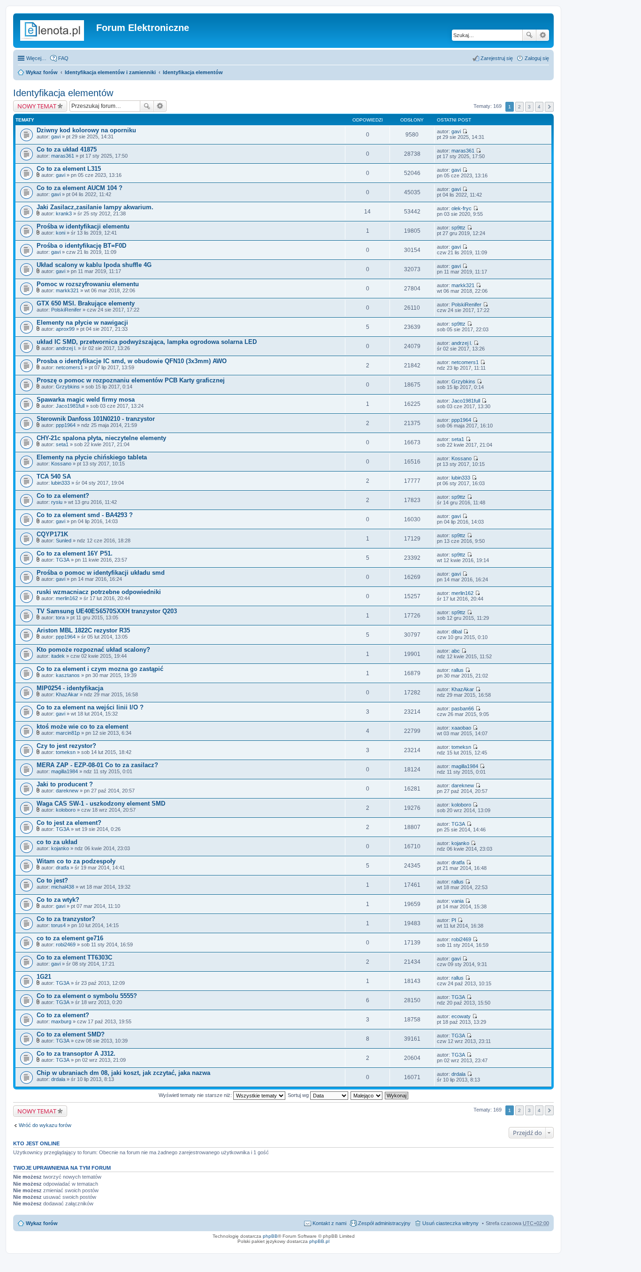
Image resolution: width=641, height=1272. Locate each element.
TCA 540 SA (54, 476)
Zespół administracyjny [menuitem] (384, 1223)
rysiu (56, 502)
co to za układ (57, 841)
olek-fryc (461, 208)
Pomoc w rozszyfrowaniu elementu (88, 284)
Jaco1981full (70, 406)
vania (457, 901)
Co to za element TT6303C (74, 957)
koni (60, 233)
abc (455, 651)
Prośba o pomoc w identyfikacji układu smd (101, 572)
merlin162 (67, 598)
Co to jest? (52, 880)
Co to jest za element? (69, 822)
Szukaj (529, 35)
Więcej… (36, 58)
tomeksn (66, 752)
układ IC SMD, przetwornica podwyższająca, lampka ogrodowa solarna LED (147, 341)
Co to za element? (63, 495)
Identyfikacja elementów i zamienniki (110, 72)
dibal (456, 631)
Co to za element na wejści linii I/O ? (90, 707)
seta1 (62, 444)
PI (453, 920)
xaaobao (461, 728)
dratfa (62, 867)
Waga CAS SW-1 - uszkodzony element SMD (101, 803)
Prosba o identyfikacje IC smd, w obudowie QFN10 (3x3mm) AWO (132, 361)
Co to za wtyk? (58, 899)
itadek (58, 656)
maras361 (62, 156)
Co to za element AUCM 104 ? (79, 187)
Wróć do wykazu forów (45, 1125)
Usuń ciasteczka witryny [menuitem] (450, 1223)
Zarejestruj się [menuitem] (497, 58)
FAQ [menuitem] (63, 58)
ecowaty (461, 1016)
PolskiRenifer (66, 309)
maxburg (61, 1021)
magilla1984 (64, 771)
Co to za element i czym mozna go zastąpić (100, 668)
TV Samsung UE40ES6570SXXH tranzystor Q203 (107, 611)
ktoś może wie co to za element (82, 726)
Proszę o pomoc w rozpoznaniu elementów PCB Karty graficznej (131, 380)
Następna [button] (549, 107)
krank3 (64, 213)
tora (60, 617)
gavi (56, 136)
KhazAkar (67, 694)
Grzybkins (68, 386)
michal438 (62, 887)
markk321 (67, 290)
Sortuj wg (299, 1095)
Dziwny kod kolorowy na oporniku (86, 130)
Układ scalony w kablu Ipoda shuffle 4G (94, 264)
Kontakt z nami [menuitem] (329, 1223)
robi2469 (66, 944)
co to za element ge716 (70, 938)
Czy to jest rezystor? (66, 745)
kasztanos (68, 675)
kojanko (60, 848)
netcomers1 (69, 367)
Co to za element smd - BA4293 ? (85, 514)
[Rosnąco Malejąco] (367, 1095)
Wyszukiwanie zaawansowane (542, 35)
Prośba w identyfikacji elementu (83, 226)
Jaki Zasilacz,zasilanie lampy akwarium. (95, 207)
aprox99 (65, 329)
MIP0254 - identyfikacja (70, 688)
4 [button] (539, 106)
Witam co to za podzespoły (76, 861)
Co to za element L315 (69, 168)
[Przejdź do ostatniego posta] (464, 131)
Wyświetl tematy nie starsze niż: (196, 1095)
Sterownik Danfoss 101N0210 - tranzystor (96, 418)
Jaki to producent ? (65, 784)
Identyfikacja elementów (193, 72)
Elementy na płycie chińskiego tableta (92, 457)
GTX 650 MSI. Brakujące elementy (86, 303)
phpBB (270, 1236)
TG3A (62, 560)
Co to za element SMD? (71, 1034)
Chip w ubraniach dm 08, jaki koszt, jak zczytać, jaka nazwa (123, 1072)
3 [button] (529, 106)
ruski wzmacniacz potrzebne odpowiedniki (99, 591)
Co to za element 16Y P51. (75, 553)
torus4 (58, 925)
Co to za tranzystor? (66, 918)
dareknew (67, 790)
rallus (457, 670)
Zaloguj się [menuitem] (537, 58)
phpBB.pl (319, 1241)
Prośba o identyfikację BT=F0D (81, 245)
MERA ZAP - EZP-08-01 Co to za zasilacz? (97, 765)
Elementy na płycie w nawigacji (82, 322)
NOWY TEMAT (36, 106)
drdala (58, 1079)
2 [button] (519, 106)
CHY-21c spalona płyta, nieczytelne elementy (101, 438)
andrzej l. (66, 348)
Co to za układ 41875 (67, 149)
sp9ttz (458, 227)
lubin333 (60, 483)
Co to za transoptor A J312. (76, 1053)
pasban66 (462, 708)
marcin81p (68, 733)
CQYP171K (52, 534)
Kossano (61, 463)
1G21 (44, 976)
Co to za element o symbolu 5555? (87, 995)
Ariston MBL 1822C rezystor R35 (83, 630)
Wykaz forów (42, 72)
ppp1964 (66, 425)
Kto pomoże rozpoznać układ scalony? (93, 649)
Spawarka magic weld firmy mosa (86, 399)
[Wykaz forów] (55, 30)
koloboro (66, 810)
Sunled (63, 540)
